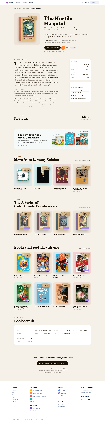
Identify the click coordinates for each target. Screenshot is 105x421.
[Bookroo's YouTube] (88, 399)
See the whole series (85, 207)
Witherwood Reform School (80, 307)
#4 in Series (85, 228)
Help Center (15, 397)
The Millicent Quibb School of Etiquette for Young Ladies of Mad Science (22, 309)
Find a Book (61, 404)
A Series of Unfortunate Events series (66, 30)
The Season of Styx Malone (59, 276)
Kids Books (17, 8)
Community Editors (63, 409)
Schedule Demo (62, 396)
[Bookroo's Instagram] (81, 399)
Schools (31, 2)
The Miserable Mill (79, 234)
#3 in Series (66, 228)
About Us (14, 390)
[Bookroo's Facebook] (85, 399)
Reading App (61, 406)
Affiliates (14, 401)
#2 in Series (46, 228)
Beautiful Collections (35, 411)
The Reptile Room (40, 234)
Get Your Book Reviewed (86, 390)
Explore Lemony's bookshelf (83, 160)
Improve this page (63, 369)
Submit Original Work (85, 392)
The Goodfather (57, 372)
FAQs (13, 394)
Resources (61, 398)
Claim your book (61, 370)
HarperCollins (47, 333)
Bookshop (61, 51)
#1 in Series (26, 228)
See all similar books (85, 248)
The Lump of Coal (20, 188)
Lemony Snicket (56, 28)
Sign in (87, 2)
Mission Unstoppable (41, 276)
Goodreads (65, 40)
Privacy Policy (39, 419)
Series (47, 269)
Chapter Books (25, 8)
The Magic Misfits (79, 276)
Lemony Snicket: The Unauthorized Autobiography (80, 189)
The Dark (37, 188)
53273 (29, 341)
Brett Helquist (76, 28)
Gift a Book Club (34, 402)
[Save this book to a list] (63, 48)
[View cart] (82, 2)
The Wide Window (59, 234)
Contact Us (15, 399)
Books (24, 2)
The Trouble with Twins (41, 306)
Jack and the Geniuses (21, 276)
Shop (17, 2)
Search (93, 2)
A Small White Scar (59, 306)
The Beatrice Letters (60, 188)
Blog (13, 392)
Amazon (55, 51)
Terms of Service (28, 419)
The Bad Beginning (20, 234)
